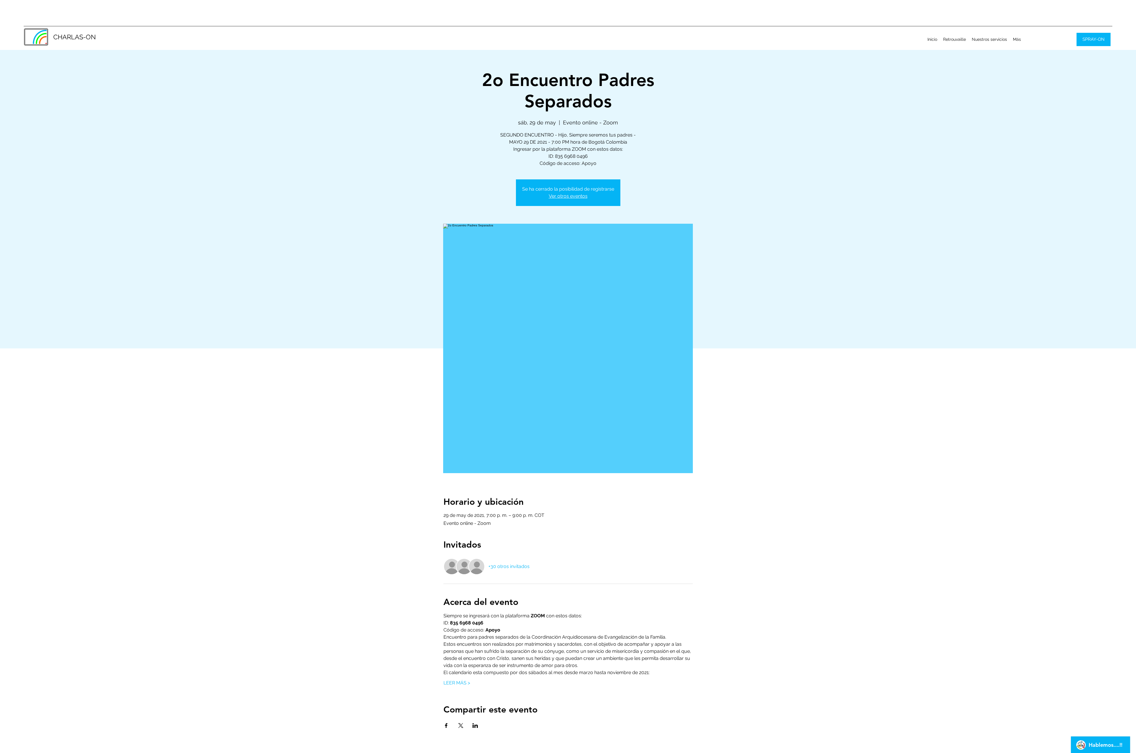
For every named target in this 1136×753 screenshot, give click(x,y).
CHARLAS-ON (74, 37)
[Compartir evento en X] (461, 725)
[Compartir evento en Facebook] (446, 725)
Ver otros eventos (568, 196)
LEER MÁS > (456, 683)
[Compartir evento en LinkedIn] (475, 725)
